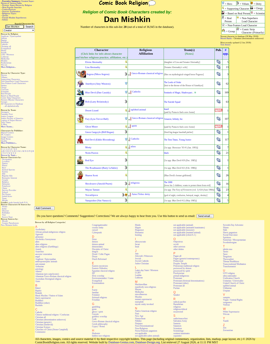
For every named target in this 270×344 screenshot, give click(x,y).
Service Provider (9, 190)
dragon (95, 251)
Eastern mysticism (100, 266)
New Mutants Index (9, 225)
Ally (4, 174)
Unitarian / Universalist (233, 280)
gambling (96, 306)
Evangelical (6, 48)
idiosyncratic (140, 241)
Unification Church (231, 278)
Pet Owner (6, 194)
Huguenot (139, 230)
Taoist (225, 251)
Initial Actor (7, 196)
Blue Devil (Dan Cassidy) (98, 92)
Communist (40, 332)
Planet (4, 165)
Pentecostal (178, 261)
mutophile (139, 302)
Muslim (4, 61)
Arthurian (39, 266)
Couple (5, 180)
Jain (136, 253)
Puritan (176, 288)
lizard (166, 109)
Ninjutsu (139, 323)
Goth (94, 319)
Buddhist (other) (42, 303)
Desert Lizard (91, 110)
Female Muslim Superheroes (14, 18)
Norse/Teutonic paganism (146, 331)
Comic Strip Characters (10, 98)
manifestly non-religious (145, 287)
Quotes (5, 15)
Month (5, 200)
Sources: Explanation (11, 11)
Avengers (5, 112)
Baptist (4, 40)
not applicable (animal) (183, 225)
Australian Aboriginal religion (48, 279)
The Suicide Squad (172, 102)
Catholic (4, 44)
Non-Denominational (144, 326)
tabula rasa (227, 249)
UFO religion (229, 273)
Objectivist (178, 241)
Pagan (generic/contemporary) (186, 258)
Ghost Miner (91, 126)
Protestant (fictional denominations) (188, 280)
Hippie (138, 227)
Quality (4, 141)
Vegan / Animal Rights (233, 300)
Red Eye (89, 160)
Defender (6, 184)
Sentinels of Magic (172, 92)
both (22, 202)
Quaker (176, 295)
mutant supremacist (143, 299)
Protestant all (179, 285)
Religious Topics (9, 13)
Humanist (139, 232)
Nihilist (138, 321)
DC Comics (5, 134)
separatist (177, 335)
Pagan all (177, 256)
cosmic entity (97, 227)
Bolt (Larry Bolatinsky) (97, 101)
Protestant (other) (180, 283)
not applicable (141, 333)
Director (5, 211)
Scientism (177, 328)
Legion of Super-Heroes (11, 120)
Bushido (39, 305)
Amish (38, 249)
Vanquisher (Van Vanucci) (98, 200)
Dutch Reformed (99, 259)
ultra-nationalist (229, 276)
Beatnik (38, 293)
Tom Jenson (225, 44)
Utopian (226, 290)
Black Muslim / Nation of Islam (49, 295)
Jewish (3, 52)
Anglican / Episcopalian (11, 36)
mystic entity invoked (144, 304)
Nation (5, 163)
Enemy (5, 172)
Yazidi (225, 321)
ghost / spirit (97, 311)
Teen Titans (6, 122)
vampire (226, 297)
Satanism (177, 326)
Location (6, 161)
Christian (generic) (43, 322)
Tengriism (227, 256)
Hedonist (96, 333)
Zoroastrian (228, 330)
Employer (6, 186)
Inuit (137, 246)
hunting (138, 235)
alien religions (41, 244)
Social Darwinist (230, 235)
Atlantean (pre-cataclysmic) (47, 274)
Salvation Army (180, 321)
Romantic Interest (9, 178)
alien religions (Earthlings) (46, 246)
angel (37, 256)
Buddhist (4, 42)
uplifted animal (138, 109)
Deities (4, 85)
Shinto (226, 227)
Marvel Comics (7, 132)
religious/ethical (180, 309)
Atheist (4, 38)
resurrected (178, 311)
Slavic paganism (230, 232)
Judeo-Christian (142, 263)
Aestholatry (40, 229)
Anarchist (39, 251)
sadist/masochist (180, 318)
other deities (178, 249)
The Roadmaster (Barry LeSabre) (101, 167)
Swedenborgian (230, 242)
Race (4, 167)
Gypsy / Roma (98, 326)
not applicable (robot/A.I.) (184, 235)
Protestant (177, 278)
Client (4, 188)
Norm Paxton (91, 152)
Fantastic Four (7, 114)
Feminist (96, 295)
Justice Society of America (12, 118)
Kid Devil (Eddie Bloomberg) (100, 139)
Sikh (225, 230)
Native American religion (146, 311)
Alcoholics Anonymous (45, 239)
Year (4, 215)
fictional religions (99, 297)
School (5, 192)
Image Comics (7, 137)
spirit (134, 125)
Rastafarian (178, 304)
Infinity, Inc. (177, 119)
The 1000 (168, 182)
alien (133, 146)
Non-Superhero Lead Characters (14, 81)
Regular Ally (7, 176)
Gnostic (95, 314)
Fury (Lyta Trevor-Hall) (96, 119)
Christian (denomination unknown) (50, 319)
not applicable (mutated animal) (186, 232)
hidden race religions (101, 335)
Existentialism (98, 283)
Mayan (138, 289)
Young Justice (185, 139)
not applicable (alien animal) (147, 335)
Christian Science (42, 327)
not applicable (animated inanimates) (189, 227)
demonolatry (97, 246)
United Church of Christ (233, 283)
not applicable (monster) (183, 230)
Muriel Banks (226, 38)
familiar (95, 292)
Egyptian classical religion (103, 271)
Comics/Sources (9, 9)
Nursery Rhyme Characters (12, 100)
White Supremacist (231, 311)
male (11, 202)
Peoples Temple (180, 263)
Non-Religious (141, 328)
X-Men (4, 124)
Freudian (96, 300)
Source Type (7, 217)
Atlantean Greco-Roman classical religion (53, 276)
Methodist (5, 59)
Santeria (176, 323)
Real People (6, 93)
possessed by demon (182, 268)
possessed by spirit (181, 271)
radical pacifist (179, 302)
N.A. (26, 202)
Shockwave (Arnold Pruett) (98, 183)
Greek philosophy (100, 324)
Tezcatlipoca (91, 195)
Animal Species (8, 170)
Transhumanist (229, 266)
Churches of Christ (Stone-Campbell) (51, 329)
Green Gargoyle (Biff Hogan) (99, 132)
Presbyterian (6, 63)
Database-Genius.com (121, 342)
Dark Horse (6, 139)
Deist (94, 239)
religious (135, 182)
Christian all (6, 46)
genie (94, 309)
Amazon (167, 119)
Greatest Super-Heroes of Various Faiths (17, 2)
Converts (4, 89)
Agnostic (39, 234)
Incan (137, 244)
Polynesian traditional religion (186, 266)
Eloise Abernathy (93, 62)
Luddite (138, 275)
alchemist (39, 237)
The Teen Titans (171, 139)
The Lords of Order (172, 82)
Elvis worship (98, 276)
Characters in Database (12, 104)
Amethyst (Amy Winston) (97, 83)
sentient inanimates (181, 333)
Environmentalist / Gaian (103, 278)
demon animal (98, 244)
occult (176, 244)
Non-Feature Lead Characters (13, 83)
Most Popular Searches (11, 7)
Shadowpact (186, 92)
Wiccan (4, 65)
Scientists (5, 91)
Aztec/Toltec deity (141, 194)
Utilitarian (227, 288)
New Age (139, 316)
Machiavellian (141, 284)
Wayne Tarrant (92, 189)
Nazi (137, 313)
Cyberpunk (97, 232)
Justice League (7, 116)
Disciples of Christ (100, 249)
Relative (5, 182)
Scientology (178, 331)
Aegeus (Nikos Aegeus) (97, 74)
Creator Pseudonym (10, 223)
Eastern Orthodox (99, 268)
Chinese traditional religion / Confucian (52, 314)
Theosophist (228, 259)
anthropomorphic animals (46, 261)
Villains (4, 77)
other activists (179, 246)
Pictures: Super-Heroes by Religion (17, 5)
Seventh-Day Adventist (233, 225)
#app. (225, 51)
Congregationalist (99, 225)
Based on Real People (10, 96)
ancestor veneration (43, 254)
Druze (94, 256)
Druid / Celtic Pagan (101, 254)
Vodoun (226, 304)
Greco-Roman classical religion (147, 73)
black (166, 153)
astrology (39, 269)
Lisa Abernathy (92, 67)
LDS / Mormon (7, 54)
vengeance (227, 302)
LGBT (138, 272)
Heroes (4, 75)
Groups (4, 102)
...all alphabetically (11, 106)
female (16, 202)
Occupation (7, 159)
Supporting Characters (10, 79)
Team (4, 198)
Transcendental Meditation (234, 264)
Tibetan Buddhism (231, 261)
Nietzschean (140, 318)
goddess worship (99, 316)
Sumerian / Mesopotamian (234, 240)
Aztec (37, 281)
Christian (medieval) (44, 324)
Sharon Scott (91, 175)
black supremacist (43, 298)
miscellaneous (141, 294)
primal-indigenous (181, 276)
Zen (224, 327)
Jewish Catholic (142, 261)
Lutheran (5, 57)
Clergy (4, 87)
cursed (95, 230)
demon (95, 241)
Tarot (225, 254)
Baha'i (38, 288)
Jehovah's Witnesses (144, 256)
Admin (5, 20)
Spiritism (227, 237)
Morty (88, 147)
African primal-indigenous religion (50, 232)
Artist (4, 209)
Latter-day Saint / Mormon (146, 270)
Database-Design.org (147, 342)
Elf (93, 273)
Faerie (94, 290)
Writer (4, 206)
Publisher (6, 213)
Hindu (3, 50)
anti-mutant (40, 264)
